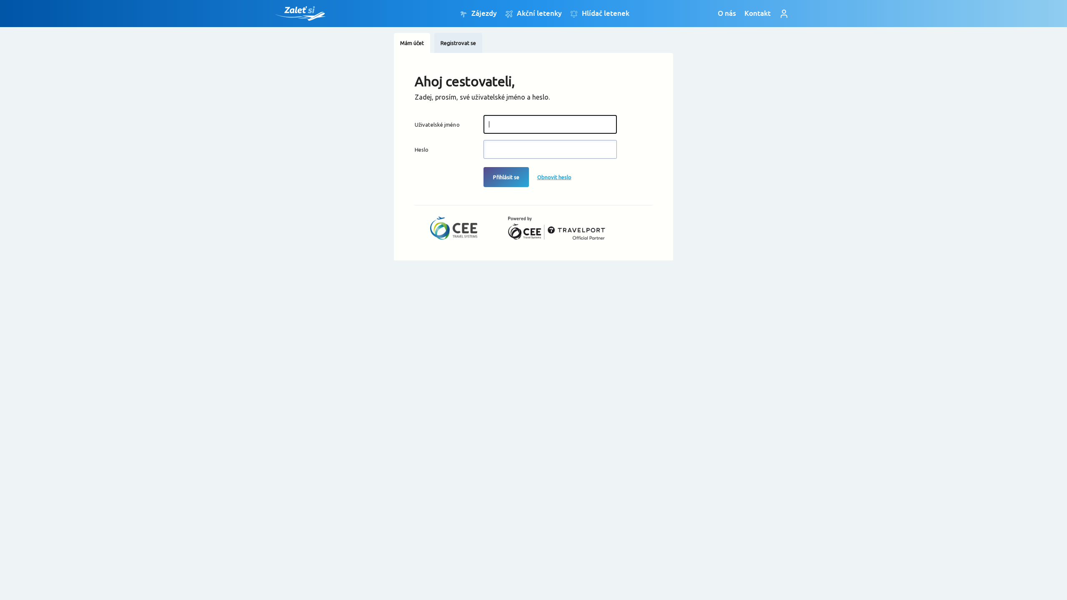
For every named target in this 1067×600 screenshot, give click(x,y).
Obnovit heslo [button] (554, 177)
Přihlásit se (506, 177)
